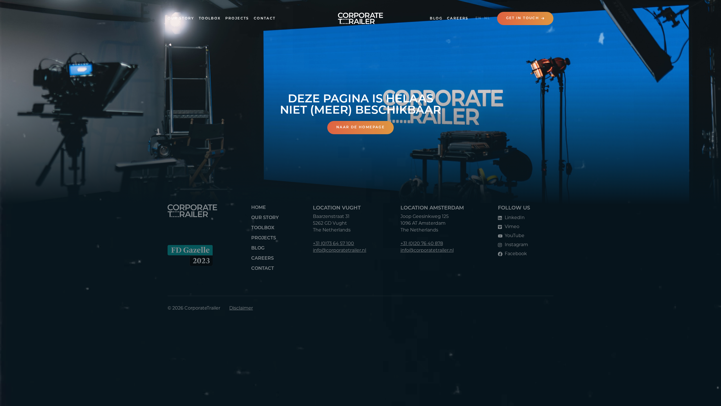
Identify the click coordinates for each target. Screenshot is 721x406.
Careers (458, 18)
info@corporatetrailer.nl (339, 250)
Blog (436, 18)
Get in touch (522, 18)
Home (258, 208)
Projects (237, 18)
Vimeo (512, 227)
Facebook (516, 254)
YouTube (514, 236)
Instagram (516, 245)
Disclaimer (241, 308)
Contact (265, 18)
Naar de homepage (360, 127)
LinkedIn (515, 218)
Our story (181, 18)
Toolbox (210, 18)
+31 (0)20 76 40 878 (421, 244)
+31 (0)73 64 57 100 (333, 244)
